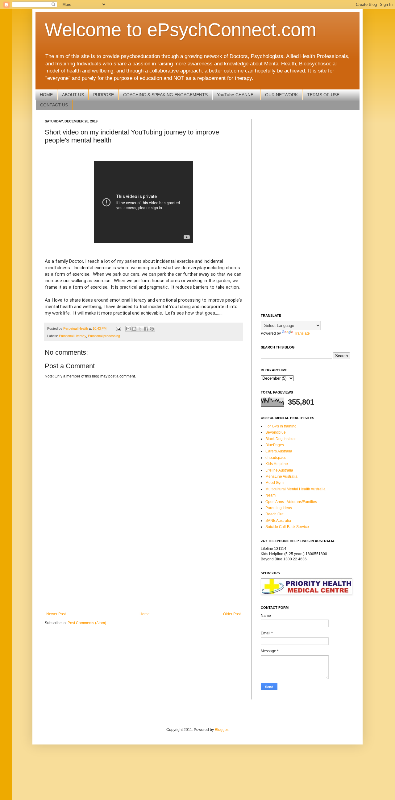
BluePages (274, 445)
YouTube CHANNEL (236, 94)
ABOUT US (73, 94)
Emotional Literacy (72, 336)
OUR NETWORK (281, 94)
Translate (302, 333)
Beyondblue (275, 432)
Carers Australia (278, 451)
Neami (270, 495)
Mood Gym (274, 482)
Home (144, 614)
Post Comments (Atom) (87, 623)
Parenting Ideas (278, 508)
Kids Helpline (276, 464)
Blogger (221, 730)
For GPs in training (281, 426)
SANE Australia (278, 520)
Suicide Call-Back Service (287, 527)
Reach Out (274, 514)
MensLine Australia (281, 476)
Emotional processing (104, 336)
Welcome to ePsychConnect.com (180, 29)
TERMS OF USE (323, 94)
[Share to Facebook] (146, 329)
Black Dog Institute (281, 439)
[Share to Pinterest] (152, 329)
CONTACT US (54, 104)
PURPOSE (103, 94)
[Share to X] (140, 329)
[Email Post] (118, 328)
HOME (46, 94)
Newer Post (56, 614)
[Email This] (128, 329)
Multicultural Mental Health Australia (295, 489)
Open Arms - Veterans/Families (291, 502)
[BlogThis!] (134, 329)
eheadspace (275, 458)
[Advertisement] (143, 561)
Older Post (232, 614)
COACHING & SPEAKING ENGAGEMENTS (165, 94)
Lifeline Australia (279, 470)
